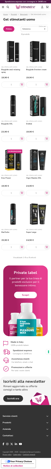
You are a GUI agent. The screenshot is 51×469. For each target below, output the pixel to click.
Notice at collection (13, 465)
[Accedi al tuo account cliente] (42, 7)
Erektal (29, 124)
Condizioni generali (29, 455)
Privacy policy (7, 455)
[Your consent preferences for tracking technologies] (48, 351)
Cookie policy (17, 455)
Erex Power (6, 178)
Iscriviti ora (13, 398)
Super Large (31, 232)
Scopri (25, 295)
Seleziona (34, 29)
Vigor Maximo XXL (33, 178)
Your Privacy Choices (21, 461)
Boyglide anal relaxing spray (10, 70)
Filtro (9, 29)
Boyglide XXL (7, 124)
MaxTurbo (5, 232)
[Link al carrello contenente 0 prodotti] (47, 7)
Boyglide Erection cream (36, 69)
